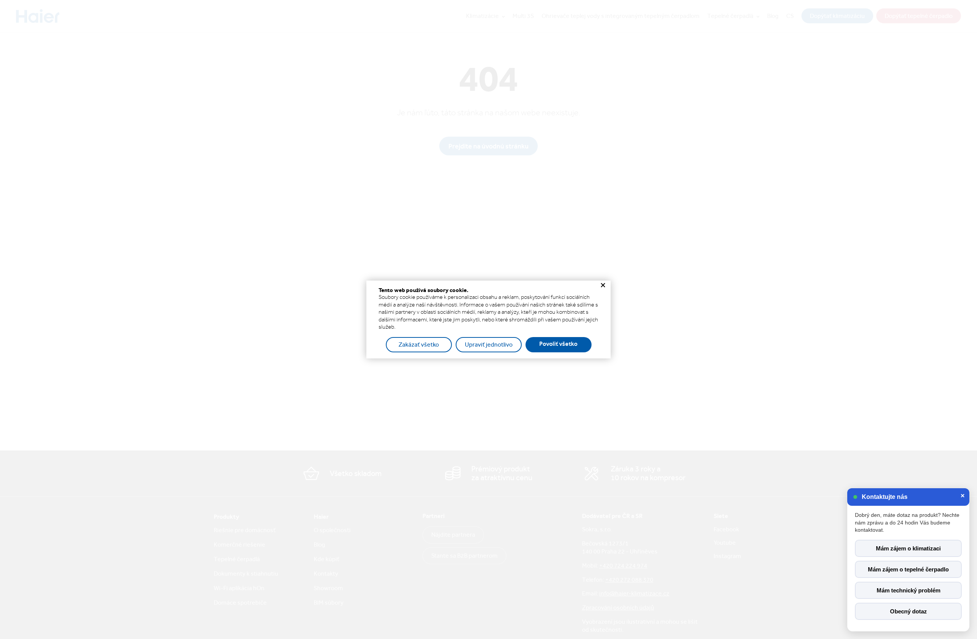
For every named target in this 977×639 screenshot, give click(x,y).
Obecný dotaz (908, 611)
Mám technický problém (908, 590)
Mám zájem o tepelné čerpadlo (908, 569)
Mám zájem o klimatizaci (908, 548)
